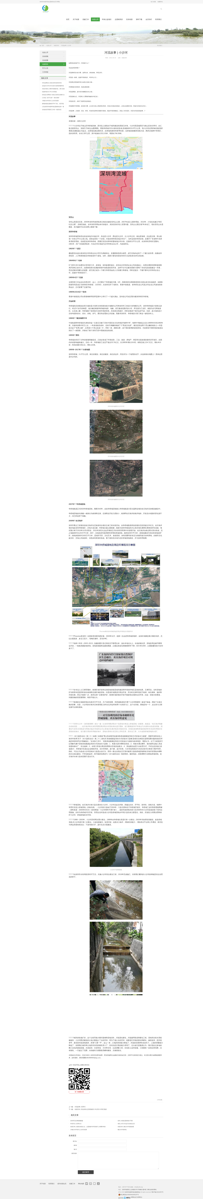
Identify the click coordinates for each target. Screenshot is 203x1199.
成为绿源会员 (61, 1183)
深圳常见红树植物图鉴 (76, 1120)
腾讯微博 (90, 1183)
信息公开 (95, 19)
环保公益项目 (106, 19)
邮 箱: (75, 1145)
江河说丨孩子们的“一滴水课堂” (50, 97)
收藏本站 (160, 1)
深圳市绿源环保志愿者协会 (132, 1192)
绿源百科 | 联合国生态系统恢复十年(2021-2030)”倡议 (91, 1109)
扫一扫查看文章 (79, 1092)
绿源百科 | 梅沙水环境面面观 (126, 1126)
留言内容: (74, 1153)
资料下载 (139, 19)
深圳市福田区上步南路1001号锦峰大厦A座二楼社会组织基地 (139, 1189)
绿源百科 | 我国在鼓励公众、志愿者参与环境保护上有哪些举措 (88, 1126)
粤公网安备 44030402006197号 (129, 1194)
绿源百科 (56, 45)
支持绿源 (129, 19)
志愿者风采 (119, 19)
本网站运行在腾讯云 (136, 1197)
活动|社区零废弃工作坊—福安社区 (51, 109)
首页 (67, 19)
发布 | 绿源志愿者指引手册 (125, 1120)
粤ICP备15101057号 (157, 1192)
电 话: (75, 1149)
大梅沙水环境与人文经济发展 (78, 1129)
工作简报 (45, 72)
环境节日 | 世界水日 (75, 1123)
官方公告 (45, 68)
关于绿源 (76, 19)
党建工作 (85, 19)
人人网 (98, 1183)
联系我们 (158, 19)
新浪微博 (86, 1183)
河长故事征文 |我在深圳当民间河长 (52, 83)
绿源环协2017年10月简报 (49, 92)
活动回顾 (45, 56)
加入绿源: (153, 1)
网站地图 (81, 1183)
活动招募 (45, 60)
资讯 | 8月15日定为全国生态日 (126, 1123)
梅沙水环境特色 (122, 1129)
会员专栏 (149, 19)
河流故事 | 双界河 (80, 1107)
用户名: (75, 1141)
